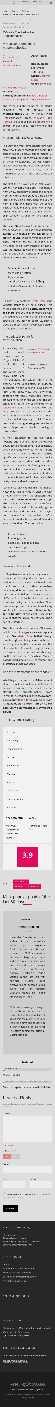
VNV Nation (9, 99)
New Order (43, 99)
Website (33, 1179)
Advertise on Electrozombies (17, 1272)
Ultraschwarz (42, 1355)
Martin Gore (25, 636)
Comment (7, 1113)
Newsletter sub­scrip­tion (15, 1281)
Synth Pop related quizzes (16, 1335)
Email (6, 1179)
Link (16, 91)
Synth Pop (45, 83)
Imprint (8, 1394)
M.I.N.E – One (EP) (12, 1074)
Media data (32, 1394)
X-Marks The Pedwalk (27, 886)
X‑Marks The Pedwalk (15, 87)
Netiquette (8, 1145)
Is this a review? (9, 1151)
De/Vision (42, 95)
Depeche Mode (13, 407)
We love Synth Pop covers (16, 1332)
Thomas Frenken (11, 23)
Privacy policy (19, 1394)
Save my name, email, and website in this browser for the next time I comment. (26, 1195)
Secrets (27, 703)
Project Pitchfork (26, 99)
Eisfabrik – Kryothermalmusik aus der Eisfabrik (26, 1087)
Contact (6, 1264)
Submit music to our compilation (19, 1268)
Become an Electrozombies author (20, 1276)
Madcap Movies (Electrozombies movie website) (27, 1328)
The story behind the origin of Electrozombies (27, 1032)
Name (6, 1164)
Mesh (32, 95)
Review (25, 23)
